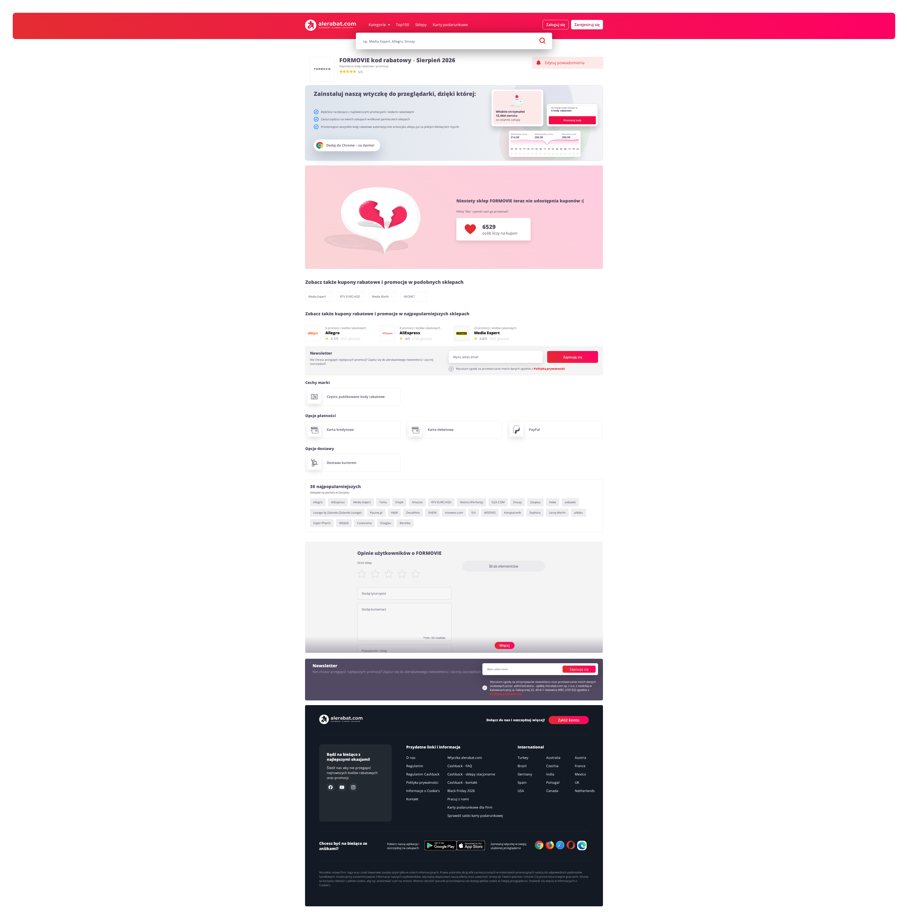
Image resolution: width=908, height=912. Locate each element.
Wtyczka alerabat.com (464, 757)
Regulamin (414, 766)
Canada (552, 790)
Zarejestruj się (587, 24)
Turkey (523, 757)
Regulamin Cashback (422, 774)
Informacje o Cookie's (423, 790)
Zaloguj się (555, 24)
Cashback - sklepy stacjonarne (471, 774)
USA (521, 790)
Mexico (580, 774)
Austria (580, 757)
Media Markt (380, 296)
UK (577, 782)
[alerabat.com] (330, 25)
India (550, 774)
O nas (410, 757)
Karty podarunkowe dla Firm (469, 807)
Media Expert (317, 296)
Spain (522, 782)
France (580, 766)
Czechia (552, 766)
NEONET (409, 296)
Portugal (552, 782)
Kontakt (412, 799)
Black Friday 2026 (461, 790)
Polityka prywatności (422, 782)
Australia (553, 757)
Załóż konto (568, 719)
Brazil (522, 766)
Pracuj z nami (458, 799)
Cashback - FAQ (459, 766)
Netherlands (585, 790)
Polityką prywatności (549, 369)
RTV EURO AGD (350, 296)
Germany (525, 774)
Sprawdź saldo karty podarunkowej (475, 815)
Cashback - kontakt (462, 782)
